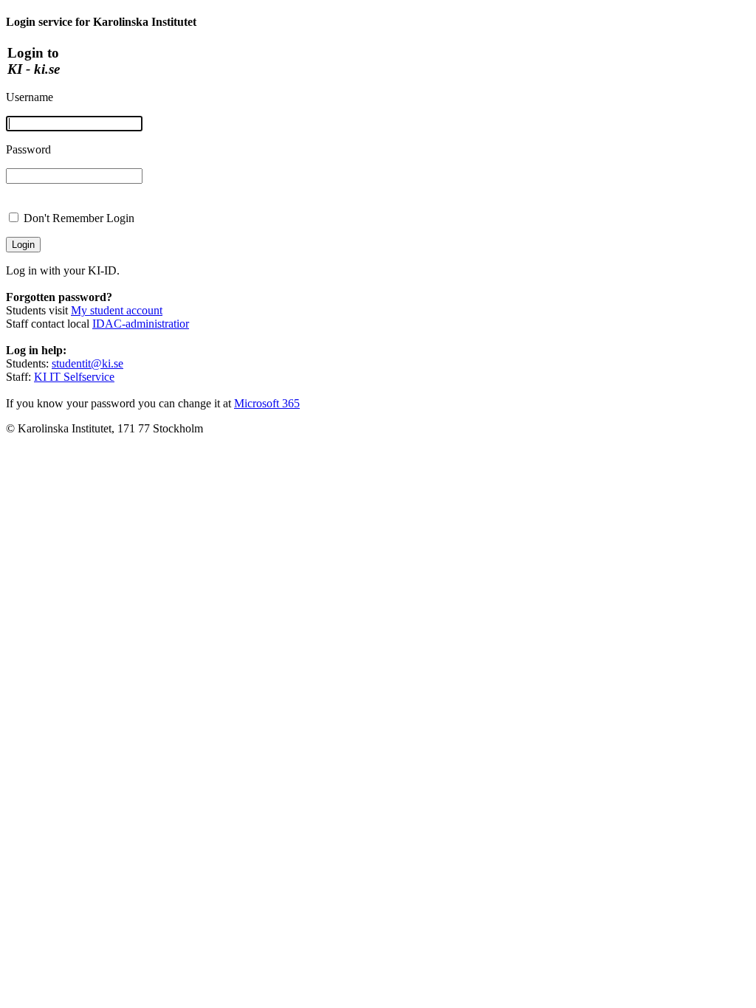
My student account (116, 310)
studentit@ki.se (87, 363)
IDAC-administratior (140, 323)
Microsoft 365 (267, 403)
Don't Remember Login (79, 218)
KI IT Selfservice (74, 376)
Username (29, 97)
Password (28, 149)
